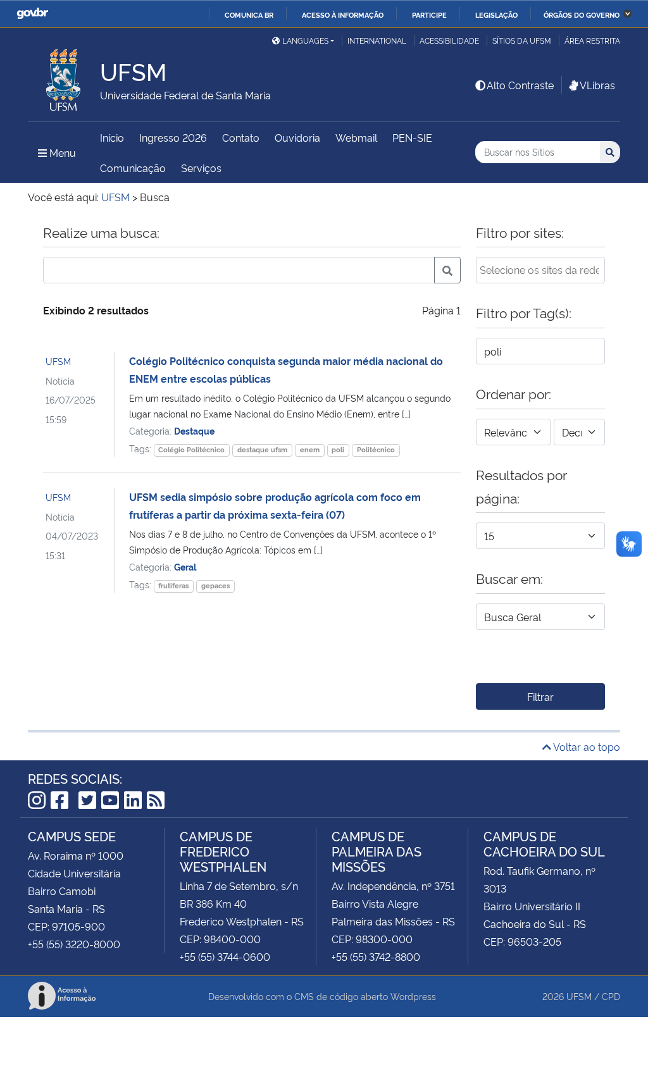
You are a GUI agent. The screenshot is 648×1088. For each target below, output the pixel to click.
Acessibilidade (449, 40)
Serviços (201, 168)
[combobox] (540, 270)
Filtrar (540, 696)
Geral (185, 566)
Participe (429, 14)
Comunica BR (249, 14)
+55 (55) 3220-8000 (74, 944)
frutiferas (173, 585)
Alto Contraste (520, 85)
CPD (611, 996)
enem (310, 449)
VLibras (597, 85)
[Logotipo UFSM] (64, 76)
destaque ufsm (262, 449)
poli (338, 449)
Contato (240, 137)
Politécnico (376, 449)
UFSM (58, 361)
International (376, 40)
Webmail (356, 137)
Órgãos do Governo (582, 14)
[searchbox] (540, 269)
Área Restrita (592, 40)
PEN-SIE (412, 137)
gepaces (215, 585)
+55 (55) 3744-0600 (225, 956)
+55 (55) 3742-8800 (376, 956)
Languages (305, 40)
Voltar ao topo (585, 746)
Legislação (496, 14)
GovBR (32, 14)
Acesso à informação (342, 14)
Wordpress (413, 996)
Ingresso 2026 (173, 137)
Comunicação (133, 168)
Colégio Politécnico (191, 449)
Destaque (194, 430)
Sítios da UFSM (521, 40)
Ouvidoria (297, 137)
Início (112, 137)
